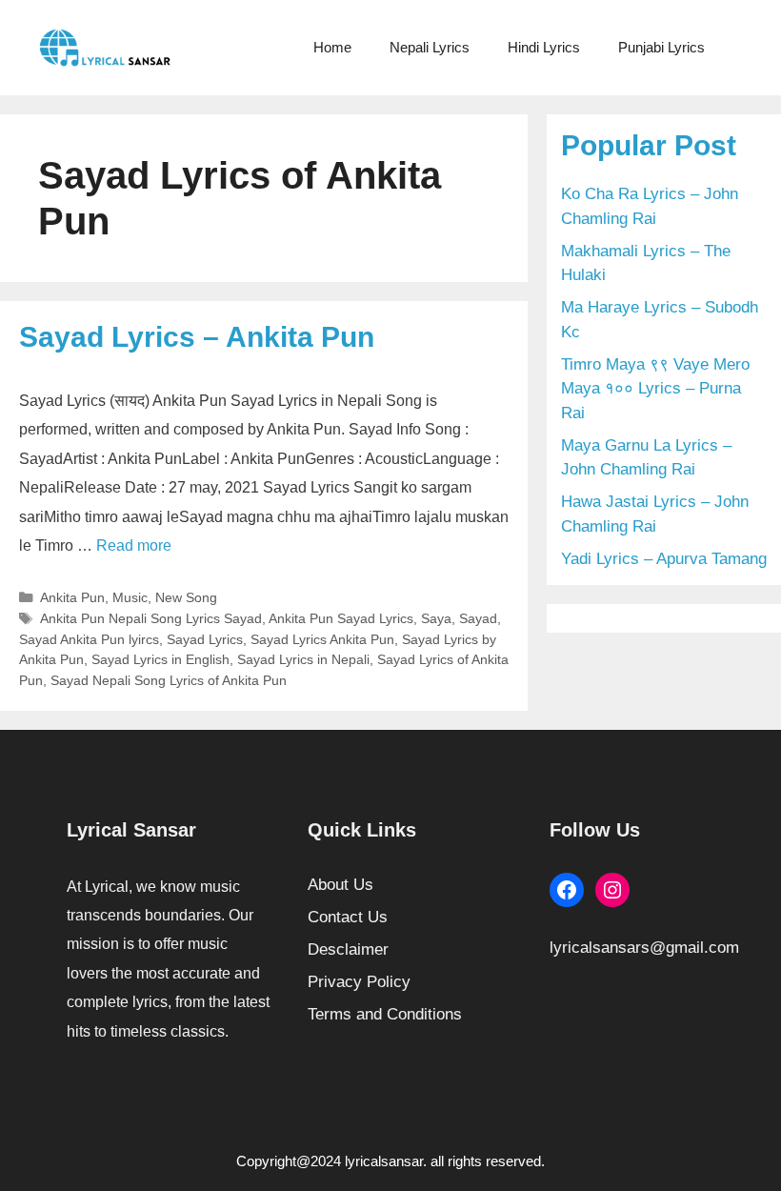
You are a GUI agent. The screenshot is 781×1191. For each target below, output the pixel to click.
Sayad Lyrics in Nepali (303, 659)
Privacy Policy (359, 982)
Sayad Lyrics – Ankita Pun (196, 337)
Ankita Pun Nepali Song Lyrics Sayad (151, 618)
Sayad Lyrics (205, 639)
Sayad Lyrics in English (160, 659)
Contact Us (348, 917)
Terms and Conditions (385, 1014)
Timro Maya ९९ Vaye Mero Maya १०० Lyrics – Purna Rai (655, 388)
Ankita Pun (72, 597)
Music (130, 597)
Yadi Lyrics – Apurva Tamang (664, 559)
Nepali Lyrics (430, 47)
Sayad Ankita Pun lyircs (89, 639)
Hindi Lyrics (544, 47)
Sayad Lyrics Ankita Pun (322, 639)
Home (332, 47)
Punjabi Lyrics (661, 47)
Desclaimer (348, 949)
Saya (436, 618)
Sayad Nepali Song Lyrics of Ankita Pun (168, 680)
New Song (186, 597)
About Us (340, 885)
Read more (133, 545)
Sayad (478, 618)
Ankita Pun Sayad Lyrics (341, 618)
